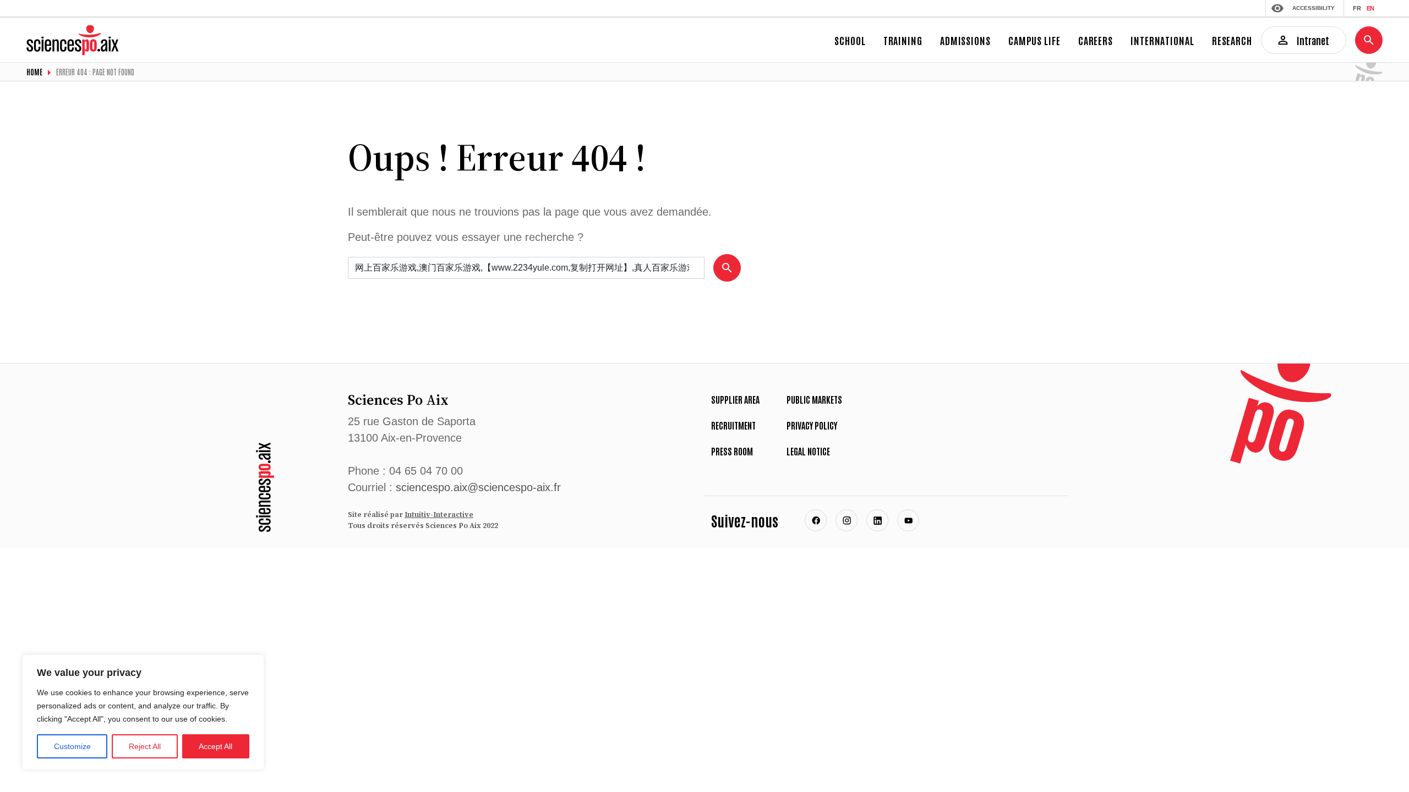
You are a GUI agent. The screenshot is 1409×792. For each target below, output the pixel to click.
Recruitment (733, 425)
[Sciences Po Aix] (265, 487)
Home (34, 71)
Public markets (814, 399)
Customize (72, 746)
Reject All (145, 746)
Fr (1357, 8)
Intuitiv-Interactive (439, 514)
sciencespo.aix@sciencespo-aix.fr (478, 487)
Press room (732, 451)
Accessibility (1313, 8)
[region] (143, 712)
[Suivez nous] (816, 520)
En (1370, 8)
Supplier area (735, 399)
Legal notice (808, 451)
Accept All (215, 746)
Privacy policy (812, 425)
